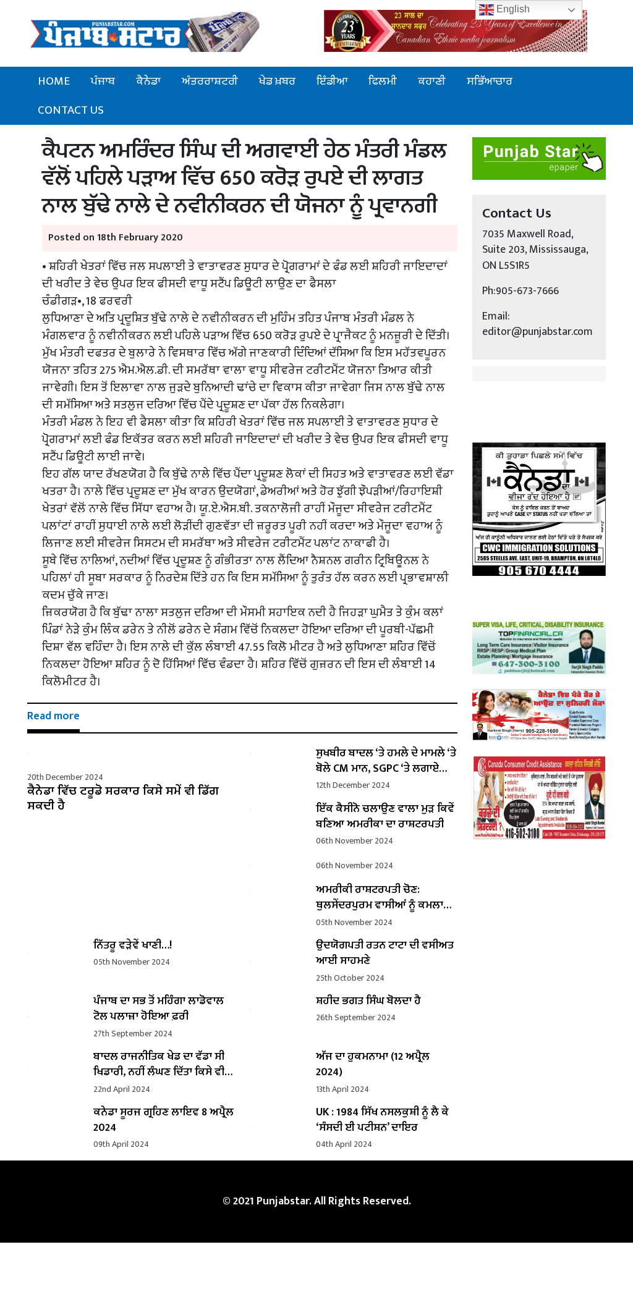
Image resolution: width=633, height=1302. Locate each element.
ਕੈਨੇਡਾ (148, 81)
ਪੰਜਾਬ (103, 81)
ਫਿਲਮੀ (382, 81)
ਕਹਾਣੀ (432, 81)
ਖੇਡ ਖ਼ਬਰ (277, 81)
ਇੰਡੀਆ (331, 81)
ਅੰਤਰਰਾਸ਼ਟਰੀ (210, 81)
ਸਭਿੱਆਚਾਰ (489, 81)
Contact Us (71, 110)
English (512, 9)
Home (54, 81)
